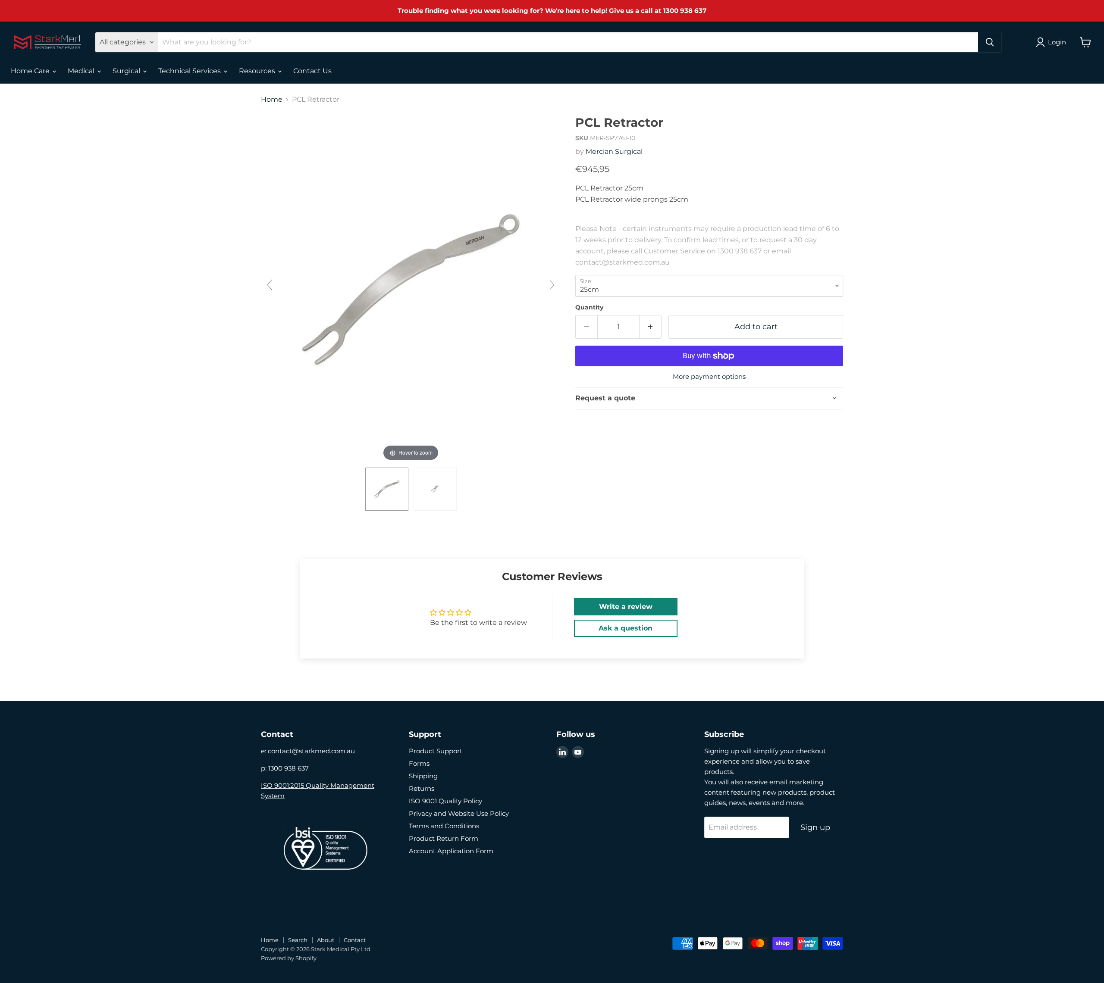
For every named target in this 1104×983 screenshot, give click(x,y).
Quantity (589, 307)
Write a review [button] (625, 606)
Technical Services (190, 71)
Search (297, 939)
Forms (419, 763)
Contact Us (312, 71)
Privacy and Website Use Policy (459, 813)
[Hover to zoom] (411, 289)
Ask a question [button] (625, 628)
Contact (355, 939)
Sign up (815, 827)
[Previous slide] (269, 284)
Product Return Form (443, 838)
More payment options (709, 376)
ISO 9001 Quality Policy (445, 801)
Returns (421, 788)
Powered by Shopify (289, 958)
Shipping (423, 776)
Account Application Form (451, 851)
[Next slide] (552, 284)
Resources (258, 71)
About (325, 939)
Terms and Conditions (444, 826)
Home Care (31, 71)
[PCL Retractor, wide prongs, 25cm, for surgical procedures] (435, 489)
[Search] (989, 42)
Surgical (127, 71)
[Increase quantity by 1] (651, 327)
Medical (82, 71)
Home (271, 99)
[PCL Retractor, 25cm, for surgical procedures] (386, 489)
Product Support (435, 751)
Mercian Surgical (614, 151)
